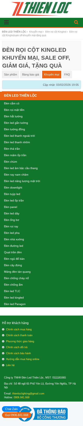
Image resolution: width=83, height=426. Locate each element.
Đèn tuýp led (12, 194)
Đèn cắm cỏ (11, 103)
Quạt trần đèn (13, 252)
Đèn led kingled (14, 297)
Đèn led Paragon (15, 304)
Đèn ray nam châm (16, 174)
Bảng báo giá (30, 74)
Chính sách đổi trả (16, 347)
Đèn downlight (13, 187)
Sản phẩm (10, 74)
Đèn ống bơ (11, 219)
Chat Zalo (11, 409)
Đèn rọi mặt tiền (14, 109)
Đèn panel (10, 207)
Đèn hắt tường (13, 116)
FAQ (67, 74)
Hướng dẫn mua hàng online (22, 359)
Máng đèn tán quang (17, 271)
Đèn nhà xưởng (14, 239)
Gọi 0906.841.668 (16, 415)
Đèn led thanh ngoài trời (19, 135)
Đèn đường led (13, 245)
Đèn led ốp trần (14, 200)
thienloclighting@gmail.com (28, 393)
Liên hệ (10, 365)
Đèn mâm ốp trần (15, 155)
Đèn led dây (11, 213)
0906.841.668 (21, 397)
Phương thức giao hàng (20, 341)
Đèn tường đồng (14, 129)
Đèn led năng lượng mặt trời (22, 181)
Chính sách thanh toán (19, 335)
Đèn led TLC (12, 291)
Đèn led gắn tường (16, 122)
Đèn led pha (12, 232)
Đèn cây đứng (13, 265)
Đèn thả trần (12, 148)
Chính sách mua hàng (19, 329)
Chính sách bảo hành (18, 353)
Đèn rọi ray (11, 226)
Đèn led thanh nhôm (17, 142)
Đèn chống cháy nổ (16, 278)
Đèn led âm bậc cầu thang (21, 168)
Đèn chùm (10, 161)
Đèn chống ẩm (13, 284)
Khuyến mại (51, 74)
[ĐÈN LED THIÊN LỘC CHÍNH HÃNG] (41, 8)
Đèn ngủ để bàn (14, 258)
